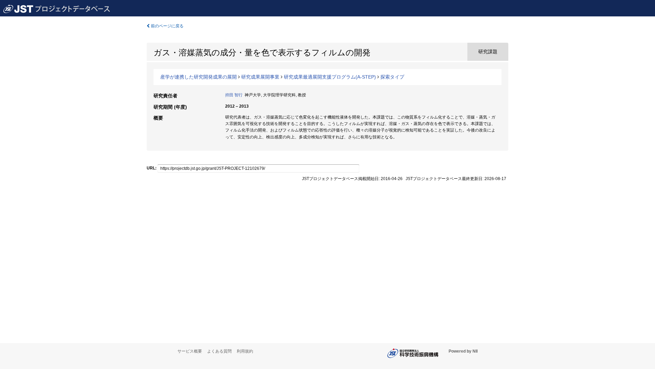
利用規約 (245, 351)
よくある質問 (219, 351)
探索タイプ (392, 77)
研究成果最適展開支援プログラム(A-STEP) (330, 77)
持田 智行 (234, 95)
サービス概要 (189, 351)
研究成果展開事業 (260, 77)
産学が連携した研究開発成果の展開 (198, 77)
